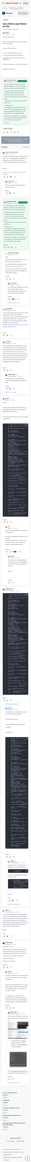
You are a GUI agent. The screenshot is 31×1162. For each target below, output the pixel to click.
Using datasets (6, 1100)
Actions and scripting (7, 128)
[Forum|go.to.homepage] (11, 3)
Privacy (21, 1152)
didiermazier (13, 1012)
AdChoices (7, 1160)
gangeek (7, 32)
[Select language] (20, 3)
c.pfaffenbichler (11, 374)
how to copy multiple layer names (11, 1108)
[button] (3, 3)
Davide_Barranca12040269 (11, 152)
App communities (12, 7)
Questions (5, 8)
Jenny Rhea (8, 341)
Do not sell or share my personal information (12, 1157)
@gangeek (7, 316)
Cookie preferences (7, 1154)
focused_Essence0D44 (13, 253)
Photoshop (20, 7)
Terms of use (16, 1152)
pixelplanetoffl (8, 942)
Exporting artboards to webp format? (12, 1115)
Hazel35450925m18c (11, 80)
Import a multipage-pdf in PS (10, 1092)
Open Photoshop (23, 13)
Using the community (7, 1152)
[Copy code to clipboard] (26, 425)
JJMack (12, 861)
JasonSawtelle (8, 308)
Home (4, 7)
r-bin (9, 526)
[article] (15, 164)
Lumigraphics (11, 181)
